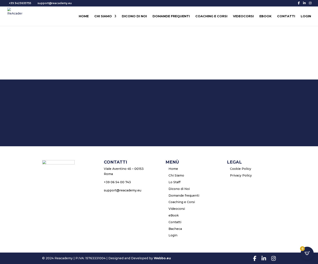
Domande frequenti (171, 16)
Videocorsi (243, 16)
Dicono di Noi (134, 16)
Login (306, 16)
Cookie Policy (240, 169)
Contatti (286, 16)
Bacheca (175, 229)
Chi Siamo (103, 16)
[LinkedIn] (304, 3)
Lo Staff (174, 182)
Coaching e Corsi (211, 16)
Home (84, 16)
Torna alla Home (159, 127)
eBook (265, 16)
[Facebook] (299, 3)
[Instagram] (310, 3)
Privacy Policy (241, 175)
